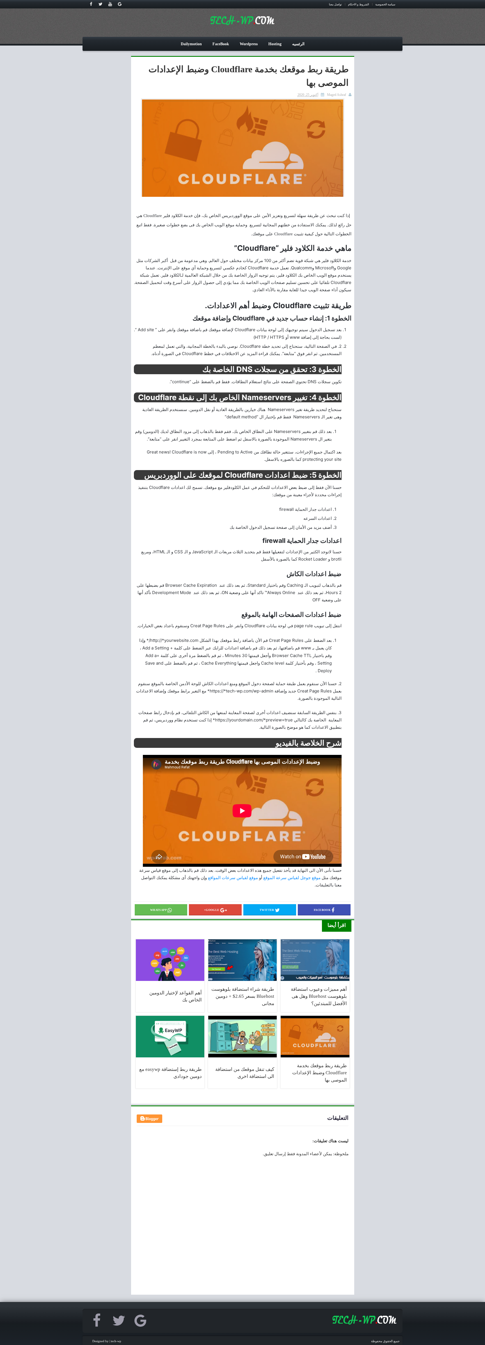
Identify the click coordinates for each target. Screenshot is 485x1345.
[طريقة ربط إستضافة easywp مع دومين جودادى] (170, 1036)
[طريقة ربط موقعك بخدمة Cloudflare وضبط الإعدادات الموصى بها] (315, 1036)
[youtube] (110, 4)
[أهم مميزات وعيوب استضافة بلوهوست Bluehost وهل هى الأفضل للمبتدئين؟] (315, 960)
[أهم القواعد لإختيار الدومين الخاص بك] (170, 960)
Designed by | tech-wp (106, 1341)
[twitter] (100, 4)
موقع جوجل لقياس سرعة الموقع (292, 877)
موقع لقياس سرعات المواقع (233, 877)
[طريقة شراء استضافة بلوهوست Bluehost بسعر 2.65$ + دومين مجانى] (242, 960)
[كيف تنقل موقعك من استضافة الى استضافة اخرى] (242, 1036)
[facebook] (91, 4)
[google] (119, 4)
